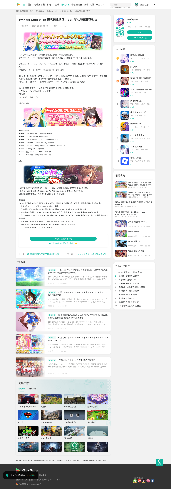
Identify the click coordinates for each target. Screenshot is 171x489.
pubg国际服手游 (137, 135)
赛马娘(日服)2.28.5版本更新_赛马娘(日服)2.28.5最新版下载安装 (140, 185)
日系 (148, 104)
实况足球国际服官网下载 (141, 90)
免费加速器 (24, 11)
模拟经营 (148, 27)
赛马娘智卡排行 (134, 231)
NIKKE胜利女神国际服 (140, 78)
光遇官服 (85, 460)
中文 (148, 59)
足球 (136, 93)
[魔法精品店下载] (98, 399)
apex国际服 (46, 438)
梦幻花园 (91, 422)
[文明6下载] (51, 399)
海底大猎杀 (102, 460)
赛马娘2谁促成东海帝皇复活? (128, 306)
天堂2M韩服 (46, 422)
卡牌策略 (138, 70)
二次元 (135, 27)
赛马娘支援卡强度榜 (136, 251)
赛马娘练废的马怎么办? (126, 295)
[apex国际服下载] (51, 431)
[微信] (135, 480)
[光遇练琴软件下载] (75, 415)
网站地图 (43, 475)
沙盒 (143, 161)
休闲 (148, 70)
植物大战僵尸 (23, 438)
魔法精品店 (92, 406)
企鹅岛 (90, 438)
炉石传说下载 (50, 460)
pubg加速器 (118, 7)
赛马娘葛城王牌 (134, 241)
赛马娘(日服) (40, 11)
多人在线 (143, 127)
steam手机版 (93, 460)
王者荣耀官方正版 (61, 460)
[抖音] (144, 480)
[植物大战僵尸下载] (28, 431)
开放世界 (138, 161)
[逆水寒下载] (98, 447)
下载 (131, 59)
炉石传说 (134, 67)
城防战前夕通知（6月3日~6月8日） (92, 254)
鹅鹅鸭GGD (135, 124)
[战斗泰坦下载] (75, 431)
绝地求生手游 (70, 406)
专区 (139, 32)
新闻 (31, 11)
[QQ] (153, 480)
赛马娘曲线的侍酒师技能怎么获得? (130, 287)
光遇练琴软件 (70, 422)
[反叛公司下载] (75, 447)
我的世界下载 (27, 460)
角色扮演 (143, 59)
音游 (142, 150)
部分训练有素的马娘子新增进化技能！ (44, 254)
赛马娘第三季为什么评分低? (128, 283)
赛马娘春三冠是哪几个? (126, 280)
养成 (129, 27)
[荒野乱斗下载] (28, 415)
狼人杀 (136, 127)
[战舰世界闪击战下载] (28, 447)
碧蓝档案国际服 (137, 55)
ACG (147, 150)
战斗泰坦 (68, 438)
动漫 (146, 81)
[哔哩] (148, 480)
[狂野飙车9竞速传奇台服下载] (28, 399)
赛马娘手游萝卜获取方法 (138, 222)
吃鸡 (136, 115)
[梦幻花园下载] (98, 415)
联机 (145, 93)
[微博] (140, 480)
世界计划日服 (136, 147)
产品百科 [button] (100, 4)
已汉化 (137, 104)
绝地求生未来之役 (138, 112)
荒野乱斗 (21, 422)
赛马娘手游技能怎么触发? (127, 276)
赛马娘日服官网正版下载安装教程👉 (63, 243)
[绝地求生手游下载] (75, 399)
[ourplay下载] (22, 4)
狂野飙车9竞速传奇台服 (28, 406)
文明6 (43, 406)
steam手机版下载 (39, 460)
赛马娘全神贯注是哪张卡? (127, 302)
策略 (140, 27)
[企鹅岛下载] (98, 431)
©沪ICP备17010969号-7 (51, 480)
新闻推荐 (52, 270)
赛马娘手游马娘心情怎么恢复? (128, 272)
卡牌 (143, 70)
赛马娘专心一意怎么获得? (127, 291)
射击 (136, 81)
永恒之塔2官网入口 (74, 460)
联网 (148, 138)
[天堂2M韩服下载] (51, 415)
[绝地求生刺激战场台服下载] (51, 447)
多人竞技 (142, 138)
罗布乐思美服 (136, 158)
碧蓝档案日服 (136, 101)
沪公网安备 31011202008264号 (30, 484)
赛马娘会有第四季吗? (125, 298)
